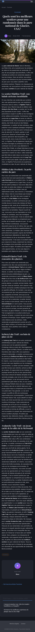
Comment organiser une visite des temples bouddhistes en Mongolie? (16, 605)
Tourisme (9, 7)
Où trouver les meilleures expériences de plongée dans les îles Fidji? (16, 610)
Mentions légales (14, 623)
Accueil (4, 7)
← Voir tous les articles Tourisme (12, 584)
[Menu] (31, 1)
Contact (23, 623)
